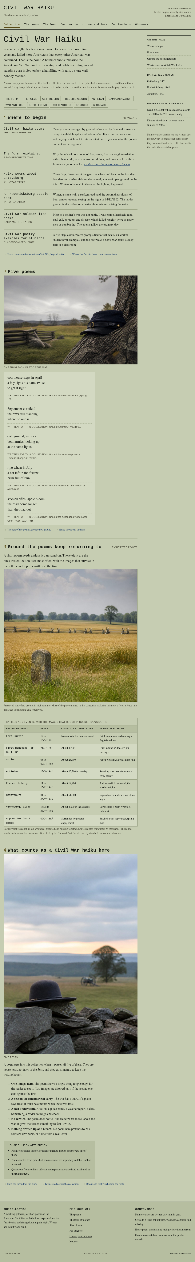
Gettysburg (50, 98)
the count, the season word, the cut (109, 164)
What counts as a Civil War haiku (164, 65)
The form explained (80, 1220)
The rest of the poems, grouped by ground (29, 529)
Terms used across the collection (62, 1184)
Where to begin (155, 46)
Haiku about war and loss (72, 529)
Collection (12, 24)
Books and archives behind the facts (105, 1184)
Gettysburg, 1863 (156, 81)
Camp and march (72, 24)
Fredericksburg (75, 98)
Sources (82, 104)
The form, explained (22, 153)
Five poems (153, 52)
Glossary (141, 24)
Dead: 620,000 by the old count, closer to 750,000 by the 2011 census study (168, 112)
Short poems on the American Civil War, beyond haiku (36, 254)
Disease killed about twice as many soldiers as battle (165, 123)
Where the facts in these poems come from (94, 254)
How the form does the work (22, 1184)
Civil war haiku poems (24, 129)
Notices (74, 1241)
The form (49, 24)
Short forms (38, 104)
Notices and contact (180, 1253)
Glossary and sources (81, 1236)
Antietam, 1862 (155, 94)
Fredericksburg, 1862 (158, 87)
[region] (70, 772)
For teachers (121, 24)
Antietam (98, 98)
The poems (31, 24)
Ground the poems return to (161, 58)
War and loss (97, 24)
